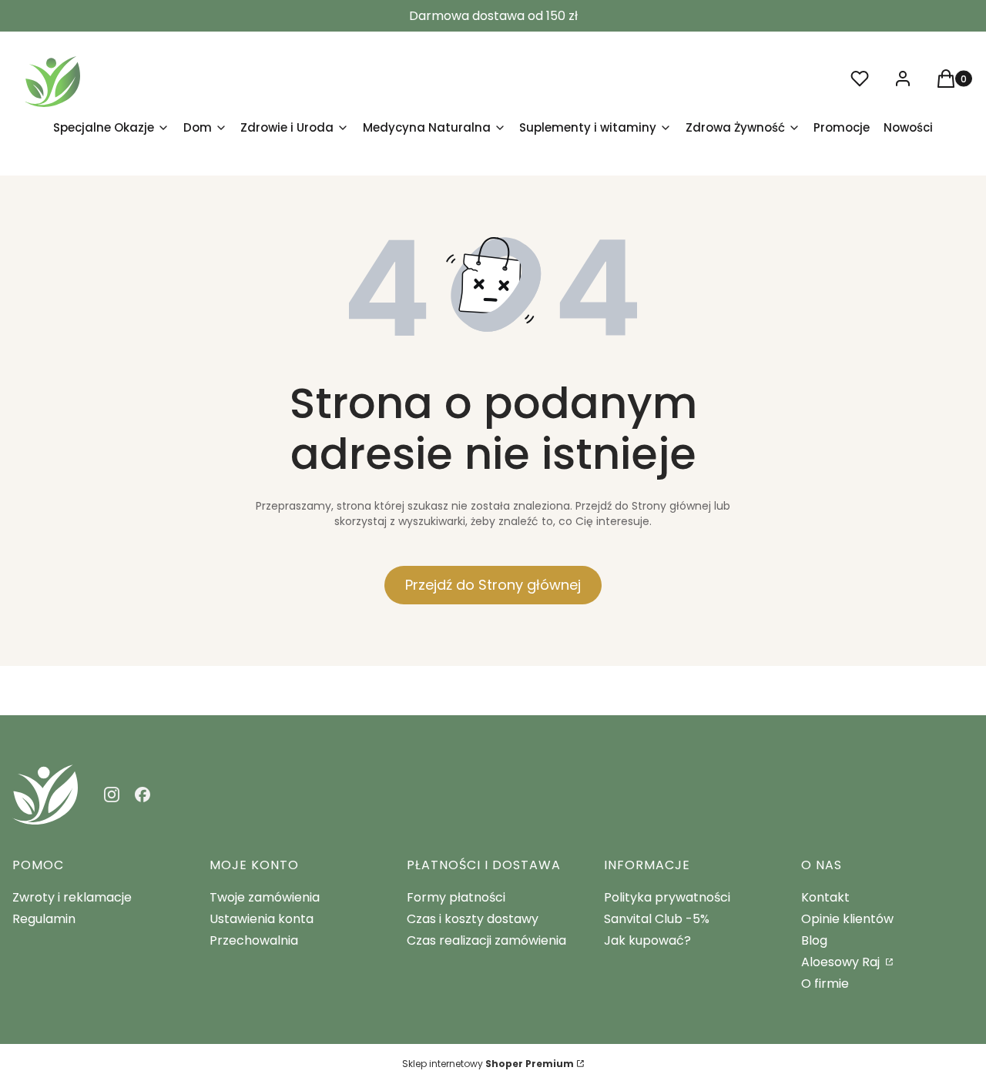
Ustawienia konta (262, 919)
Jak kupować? (647, 940)
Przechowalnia (254, 940)
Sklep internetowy (488, 1063)
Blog (814, 940)
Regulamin (43, 919)
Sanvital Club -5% (656, 919)
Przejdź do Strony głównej (493, 584)
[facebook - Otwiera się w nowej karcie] (142, 794)
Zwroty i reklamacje (72, 897)
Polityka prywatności (667, 897)
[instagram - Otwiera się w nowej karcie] (111, 794)
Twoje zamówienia (265, 897)
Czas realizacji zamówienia (486, 940)
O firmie (825, 983)
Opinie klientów (847, 919)
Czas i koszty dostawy (472, 919)
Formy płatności (456, 897)
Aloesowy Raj (842, 962)
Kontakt (825, 897)
